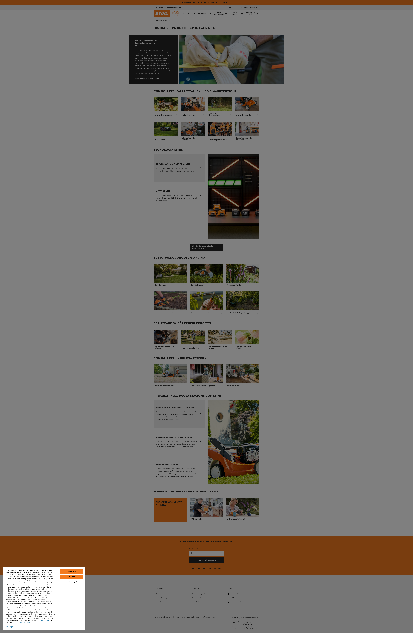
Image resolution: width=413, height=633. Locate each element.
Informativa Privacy (43, 620)
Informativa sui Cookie (23, 622)
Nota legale (10, 627)
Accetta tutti (72, 571)
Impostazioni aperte (71, 582)
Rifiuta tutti (71, 577)
